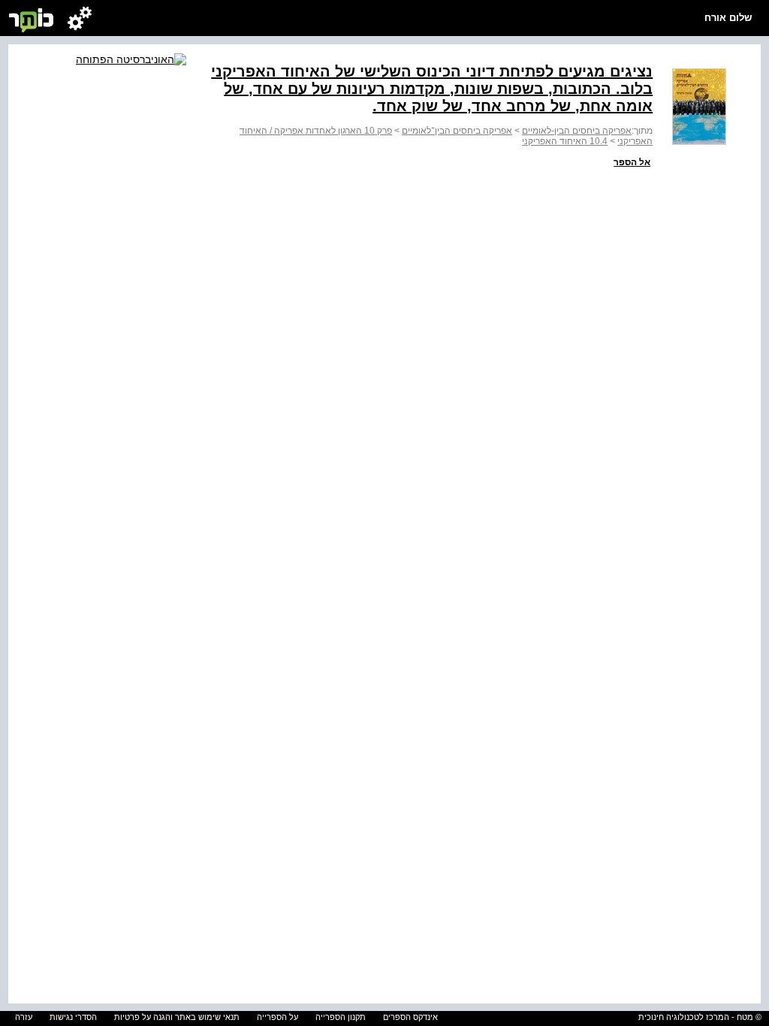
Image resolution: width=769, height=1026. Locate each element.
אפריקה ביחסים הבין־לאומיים (457, 130)
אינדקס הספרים (410, 1016)
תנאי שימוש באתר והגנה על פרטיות (177, 1016)
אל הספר (632, 162)
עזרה (23, 1016)
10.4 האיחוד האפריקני (565, 141)
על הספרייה (277, 1016)
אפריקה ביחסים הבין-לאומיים (577, 130)
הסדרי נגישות (73, 1016)
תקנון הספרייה (340, 1016)
